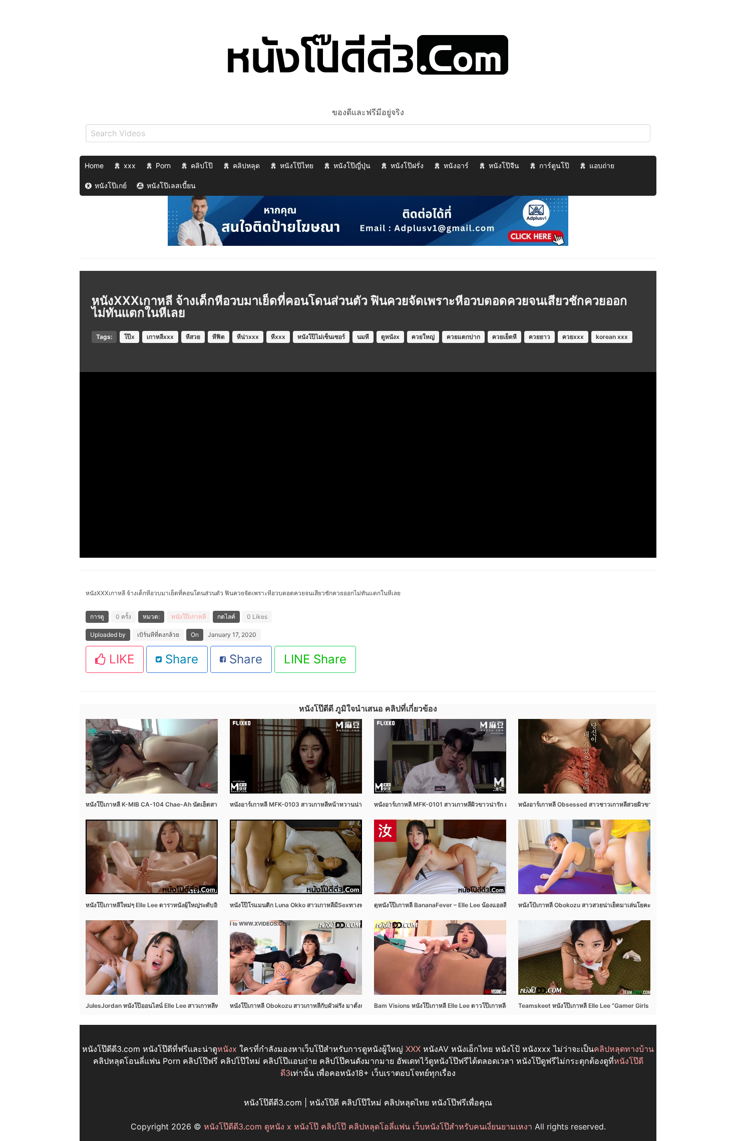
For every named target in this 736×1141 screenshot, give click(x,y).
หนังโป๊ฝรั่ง (407, 165)
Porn (163, 165)
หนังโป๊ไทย (296, 165)
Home (94, 165)
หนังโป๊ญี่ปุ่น (352, 165)
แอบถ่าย (601, 165)
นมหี (363, 336)
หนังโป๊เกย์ (111, 185)
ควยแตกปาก (463, 336)
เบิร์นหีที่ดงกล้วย (158, 634)
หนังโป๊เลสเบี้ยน (171, 185)
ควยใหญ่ (423, 336)
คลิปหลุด (246, 165)
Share (180, 659)
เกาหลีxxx (160, 336)
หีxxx (278, 336)
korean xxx (612, 336)
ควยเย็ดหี (504, 336)
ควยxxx (573, 336)
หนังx (227, 1049)
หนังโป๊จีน (504, 165)
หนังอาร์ (456, 165)
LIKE (120, 659)
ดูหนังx (390, 336)
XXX (413, 1049)
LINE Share (315, 659)
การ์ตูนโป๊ (554, 165)
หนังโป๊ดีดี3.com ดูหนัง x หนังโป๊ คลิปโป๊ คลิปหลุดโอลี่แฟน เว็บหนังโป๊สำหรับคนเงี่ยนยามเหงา (368, 1126)
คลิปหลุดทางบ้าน (624, 1049)
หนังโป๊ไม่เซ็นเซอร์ (321, 336)
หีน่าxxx (248, 336)
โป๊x (129, 336)
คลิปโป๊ (202, 165)
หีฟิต (218, 336)
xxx (130, 165)
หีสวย (193, 336)
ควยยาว (539, 336)
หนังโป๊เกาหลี (188, 616)
